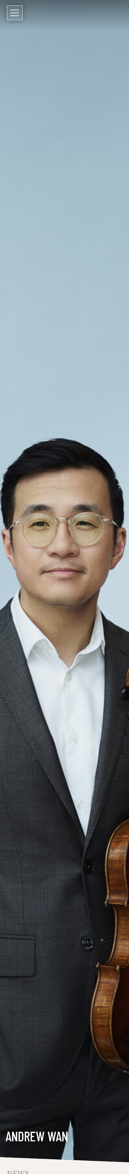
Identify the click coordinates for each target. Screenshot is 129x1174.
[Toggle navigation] (15, 13)
